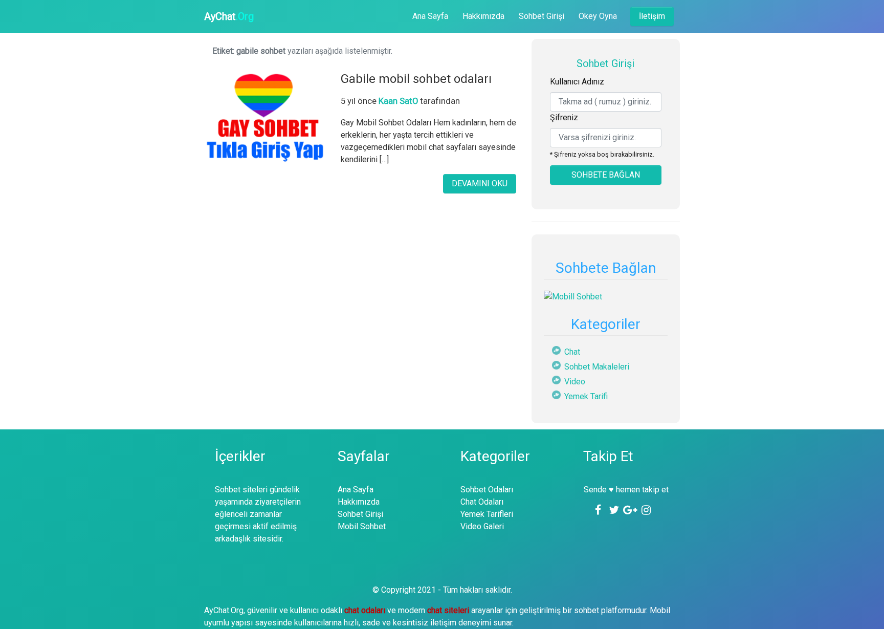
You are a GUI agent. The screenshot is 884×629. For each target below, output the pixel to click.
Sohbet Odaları (486, 489)
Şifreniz (564, 117)
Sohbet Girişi (541, 16)
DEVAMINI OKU (479, 183)
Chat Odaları (481, 502)
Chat (572, 352)
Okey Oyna (598, 16)
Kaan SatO (398, 101)
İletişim (652, 16)
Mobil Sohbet (362, 526)
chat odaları (365, 610)
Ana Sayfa (430, 16)
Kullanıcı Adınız (577, 81)
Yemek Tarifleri (486, 514)
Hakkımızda (483, 16)
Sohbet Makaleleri (596, 367)
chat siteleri (449, 610)
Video (574, 381)
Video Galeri (482, 526)
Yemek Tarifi (586, 396)
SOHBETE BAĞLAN (605, 175)
